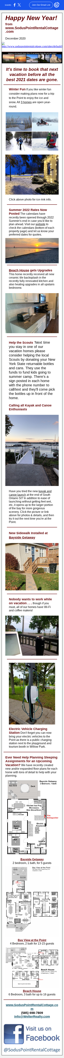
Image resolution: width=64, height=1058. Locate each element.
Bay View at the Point (32, 940)
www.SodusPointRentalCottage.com (31, 29)
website (40, 224)
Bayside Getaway (22, 537)
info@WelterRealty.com (32, 1016)
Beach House (19, 270)
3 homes (26, 102)
